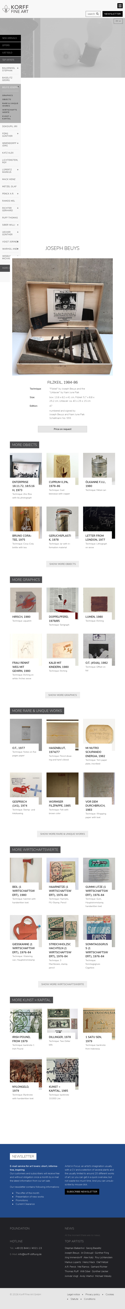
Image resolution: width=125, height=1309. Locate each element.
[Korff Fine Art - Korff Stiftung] (15, 9)
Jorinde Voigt (71, 1276)
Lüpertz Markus (7, 171)
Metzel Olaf (9, 186)
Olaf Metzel (102, 1262)
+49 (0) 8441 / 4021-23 (28, 1248)
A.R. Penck (70, 1266)
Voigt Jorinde (10, 241)
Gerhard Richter (99, 1266)
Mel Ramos (83, 1266)
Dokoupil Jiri (9, 126)
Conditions (89, 1299)
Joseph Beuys (72, 1253)
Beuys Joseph (10, 87)
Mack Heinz (8, 179)
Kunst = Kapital (6, 117)
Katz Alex (8, 153)
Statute (74, 1299)
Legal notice (73, 1294)
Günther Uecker (100, 1271)
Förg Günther (7, 134)
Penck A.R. (8, 193)
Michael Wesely (103, 1276)
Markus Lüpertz (73, 1262)
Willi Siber (85, 1271)
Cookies (110, 1294)
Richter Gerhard (7, 209)
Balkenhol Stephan (8, 69)
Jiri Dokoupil (87, 1253)
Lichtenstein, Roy (10, 161)
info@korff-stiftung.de (29, 1254)
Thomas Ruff (72, 1271)
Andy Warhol (87, 1276)
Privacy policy (93, 1294)
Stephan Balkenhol (74, 1248)
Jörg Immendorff (73, 1257)
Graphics (7, 95)
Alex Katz (88, 1257)
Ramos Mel (8, 201)
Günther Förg (102, 1253)
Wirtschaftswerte (9, 111)
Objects (6, 99)
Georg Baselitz (93, 1248)
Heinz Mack (89, 1262)
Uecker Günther (7, 233)
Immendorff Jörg (9, 144)
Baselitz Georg (7, 79)
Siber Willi (8, 225)
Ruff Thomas (10, 217)
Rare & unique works (10, 104)
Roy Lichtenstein (103, 1257)
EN (117, 21)
